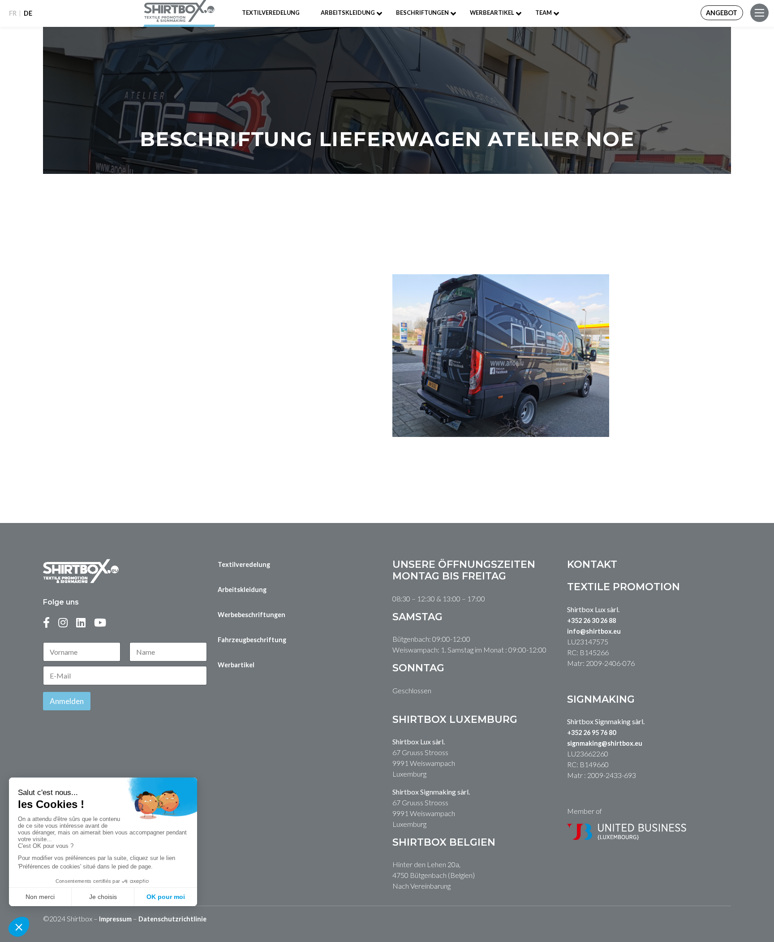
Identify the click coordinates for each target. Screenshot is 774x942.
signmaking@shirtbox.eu (604, 743)
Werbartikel (236, 665)
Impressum (115, 919)
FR (13, 13)
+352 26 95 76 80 (591, 732)
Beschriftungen (422, 12)
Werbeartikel (492, 12)
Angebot (721, 13)
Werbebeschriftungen (251, 614)
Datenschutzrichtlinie (172, 919)
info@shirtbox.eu (594, 631)
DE (28, 13)
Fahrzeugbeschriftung (252, 640)
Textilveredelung (271, 12)
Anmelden (67, 701)
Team (543, 12)
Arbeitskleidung (348, 12)
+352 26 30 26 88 (591, 620)
